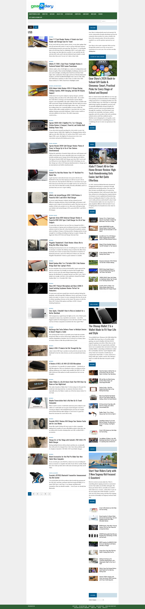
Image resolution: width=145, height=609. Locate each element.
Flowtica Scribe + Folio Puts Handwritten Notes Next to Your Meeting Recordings (106, 389)
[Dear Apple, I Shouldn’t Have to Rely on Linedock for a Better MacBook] (38, 317)
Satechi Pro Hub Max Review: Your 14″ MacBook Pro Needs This (66, 173)
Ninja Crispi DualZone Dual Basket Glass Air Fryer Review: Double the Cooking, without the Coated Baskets (108, 397)
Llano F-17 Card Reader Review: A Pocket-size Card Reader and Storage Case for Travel (65, 40)
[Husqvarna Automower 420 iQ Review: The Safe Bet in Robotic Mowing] (93, 264)
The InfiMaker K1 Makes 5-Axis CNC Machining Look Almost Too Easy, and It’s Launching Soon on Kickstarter (107, 440)
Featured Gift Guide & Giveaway (97, 56)
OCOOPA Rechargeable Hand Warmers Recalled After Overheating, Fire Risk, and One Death (108, 535)
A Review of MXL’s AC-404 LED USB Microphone (65, 363)
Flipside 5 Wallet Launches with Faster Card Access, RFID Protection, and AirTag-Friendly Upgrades (107, 578)
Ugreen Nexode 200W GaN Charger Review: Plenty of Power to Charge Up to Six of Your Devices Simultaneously (66, 148)
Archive (99, 607)
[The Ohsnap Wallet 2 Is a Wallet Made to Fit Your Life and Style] (103, 323)
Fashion (100, 14)
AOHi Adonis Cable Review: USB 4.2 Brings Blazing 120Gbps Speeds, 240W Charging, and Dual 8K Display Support (67, 90)
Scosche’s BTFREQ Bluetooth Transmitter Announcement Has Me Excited (67, 476)
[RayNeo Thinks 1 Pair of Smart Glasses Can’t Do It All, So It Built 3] (93, 416)
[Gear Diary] (42, 6)
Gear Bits (55, 473)
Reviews (51, 37)
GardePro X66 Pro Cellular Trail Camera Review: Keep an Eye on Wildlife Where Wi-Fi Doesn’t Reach (107, 287)
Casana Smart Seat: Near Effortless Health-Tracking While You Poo (107, 551)
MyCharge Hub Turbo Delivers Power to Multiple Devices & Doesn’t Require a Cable (67, 330)
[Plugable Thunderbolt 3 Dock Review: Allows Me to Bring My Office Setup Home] (38, 249)
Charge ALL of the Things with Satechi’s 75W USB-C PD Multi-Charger (67, 440)
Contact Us (104, 607)
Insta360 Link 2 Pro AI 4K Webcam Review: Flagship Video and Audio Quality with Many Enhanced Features (108, 237)
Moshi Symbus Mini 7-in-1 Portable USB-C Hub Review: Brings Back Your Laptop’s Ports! (67, 264)
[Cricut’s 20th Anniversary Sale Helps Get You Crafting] (93, 433)
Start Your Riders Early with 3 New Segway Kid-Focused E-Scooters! (102, 474)
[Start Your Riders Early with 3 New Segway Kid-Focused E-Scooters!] (103, 467)
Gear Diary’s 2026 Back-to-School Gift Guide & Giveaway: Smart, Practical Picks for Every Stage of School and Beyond (102, 85)
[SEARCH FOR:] (108, 21)
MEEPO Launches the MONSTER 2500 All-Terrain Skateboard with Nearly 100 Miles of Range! (108, 543)
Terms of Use (93, 607)
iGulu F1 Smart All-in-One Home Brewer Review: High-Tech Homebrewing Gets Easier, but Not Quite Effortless (102, 173)
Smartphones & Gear (34, 14)
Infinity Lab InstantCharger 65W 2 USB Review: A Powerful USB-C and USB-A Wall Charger (65, 196)
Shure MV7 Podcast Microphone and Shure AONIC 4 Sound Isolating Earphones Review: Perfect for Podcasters (66, 288)
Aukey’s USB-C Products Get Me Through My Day (65, 348)
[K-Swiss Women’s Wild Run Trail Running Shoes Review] (93, 256)
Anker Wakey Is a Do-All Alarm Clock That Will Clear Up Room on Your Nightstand (67, 382)
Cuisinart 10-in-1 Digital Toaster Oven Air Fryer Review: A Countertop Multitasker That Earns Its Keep (107, 219)
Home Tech (45, 14)
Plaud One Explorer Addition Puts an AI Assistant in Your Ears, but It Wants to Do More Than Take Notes (107, 372)
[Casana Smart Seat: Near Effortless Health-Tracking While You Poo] (93, 554)
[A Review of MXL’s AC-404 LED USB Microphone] (38, 370)
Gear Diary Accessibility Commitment (81, 607)
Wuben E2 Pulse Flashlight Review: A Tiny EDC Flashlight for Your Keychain (108, 245)
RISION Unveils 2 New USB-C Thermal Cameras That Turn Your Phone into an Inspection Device (108, 527)
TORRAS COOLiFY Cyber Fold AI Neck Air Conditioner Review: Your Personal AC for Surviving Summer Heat (108, 279)
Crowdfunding (57, 85)
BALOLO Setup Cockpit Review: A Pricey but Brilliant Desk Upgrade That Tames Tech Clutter (107, 270)
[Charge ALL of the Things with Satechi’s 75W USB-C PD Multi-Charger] (38, 447)
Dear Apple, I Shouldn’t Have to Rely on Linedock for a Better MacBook (67, 311)
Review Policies (92, 606)
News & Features (94, 304)
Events (51, 473)
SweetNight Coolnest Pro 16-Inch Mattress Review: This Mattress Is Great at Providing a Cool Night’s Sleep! (107, 423)
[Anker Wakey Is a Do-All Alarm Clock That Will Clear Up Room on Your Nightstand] (38, 389)
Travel (51, 143)
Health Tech (60, 14)
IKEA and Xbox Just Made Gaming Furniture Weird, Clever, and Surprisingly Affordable (107, 380)
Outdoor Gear (69, 14)
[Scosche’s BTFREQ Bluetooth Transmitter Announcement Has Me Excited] (38, 482)
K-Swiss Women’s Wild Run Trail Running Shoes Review (106, 253)
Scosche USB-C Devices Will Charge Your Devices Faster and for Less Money (67, 422)
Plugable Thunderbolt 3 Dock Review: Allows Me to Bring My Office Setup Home (66, 243)
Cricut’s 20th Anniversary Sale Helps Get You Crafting (107, 431)
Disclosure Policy (100, 606)
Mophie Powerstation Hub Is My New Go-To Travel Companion (65, 401)
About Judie (74, 606)
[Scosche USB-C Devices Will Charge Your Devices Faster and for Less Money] (38, 428)
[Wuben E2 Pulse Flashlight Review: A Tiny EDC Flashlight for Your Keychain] (93, 247)
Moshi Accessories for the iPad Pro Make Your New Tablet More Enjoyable (66, 457)
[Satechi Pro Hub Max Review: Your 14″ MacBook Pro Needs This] (38, 179)
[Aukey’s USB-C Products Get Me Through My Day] (38, 355)
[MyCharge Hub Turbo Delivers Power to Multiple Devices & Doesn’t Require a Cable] (38, 336)
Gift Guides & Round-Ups (35, 17)
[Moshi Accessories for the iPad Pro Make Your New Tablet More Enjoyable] (38, 463)
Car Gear (52, 14)
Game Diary (86, 14)
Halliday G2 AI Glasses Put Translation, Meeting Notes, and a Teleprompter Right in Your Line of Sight (107, 561)
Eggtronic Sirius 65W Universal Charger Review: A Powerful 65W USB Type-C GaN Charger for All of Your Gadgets (67, 220)
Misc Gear (93, 14)
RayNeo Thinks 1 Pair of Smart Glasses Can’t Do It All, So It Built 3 (107, 413)
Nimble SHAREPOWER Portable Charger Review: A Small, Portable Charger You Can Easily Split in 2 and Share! (107, 229)
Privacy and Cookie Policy (110, 606)
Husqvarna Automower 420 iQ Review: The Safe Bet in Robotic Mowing (108, 261)
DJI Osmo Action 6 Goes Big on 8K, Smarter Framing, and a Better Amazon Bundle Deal (107, 405)
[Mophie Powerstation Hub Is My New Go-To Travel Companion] (38, 407)
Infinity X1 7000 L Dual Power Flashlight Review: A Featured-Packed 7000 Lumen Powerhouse (65, 64)
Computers (78, 14)
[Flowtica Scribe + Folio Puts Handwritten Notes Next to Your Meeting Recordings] (93, 391)
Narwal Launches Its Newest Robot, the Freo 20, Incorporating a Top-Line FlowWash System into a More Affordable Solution (108, 518)
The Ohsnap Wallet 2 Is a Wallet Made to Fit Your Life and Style (102, 329)
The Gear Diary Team (83, 606)
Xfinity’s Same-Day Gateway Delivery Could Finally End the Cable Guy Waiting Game (107, 569)
